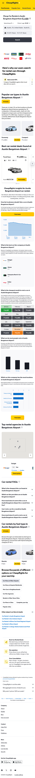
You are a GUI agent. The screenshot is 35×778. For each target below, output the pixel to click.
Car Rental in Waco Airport (10, 624)
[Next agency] (30, 455)
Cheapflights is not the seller (12, 684)
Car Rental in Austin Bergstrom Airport (13, 616)
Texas (25, 698)
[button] (3, 3)
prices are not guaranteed (9, 679)
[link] (6, 101)
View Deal (17, 140)
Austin (29, 698)
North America (9, 698)
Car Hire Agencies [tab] (8, 594)
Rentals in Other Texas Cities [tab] (11, 598)
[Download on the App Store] (17, 762)
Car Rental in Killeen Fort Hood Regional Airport (16, 621)
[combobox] (9, 23)
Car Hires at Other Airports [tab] (11, 581)
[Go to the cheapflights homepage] (13, 3)
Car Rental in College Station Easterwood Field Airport (16, 627)
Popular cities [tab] (7, 607)
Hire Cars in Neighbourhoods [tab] (11, 589)
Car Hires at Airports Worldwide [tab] (12, 585)
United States (18, 698)
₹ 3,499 (25, 19)
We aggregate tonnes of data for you (14, 688)
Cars (2, 698)
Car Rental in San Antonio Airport (12, 618)
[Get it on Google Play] (6, 762)
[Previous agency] (4, 455)
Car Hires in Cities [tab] (8, 602)
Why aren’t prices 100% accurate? (13, 691)
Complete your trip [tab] (22, 602)
